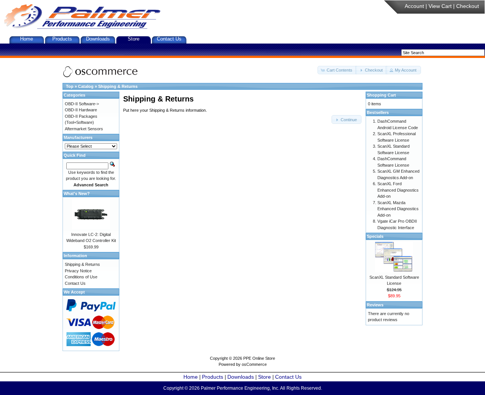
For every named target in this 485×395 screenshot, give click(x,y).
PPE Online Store (259, 358)
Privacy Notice (78, 271)
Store (133, 39)
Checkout (467, 6)
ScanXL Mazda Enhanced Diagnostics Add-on (398, 208)
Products (62, 39)
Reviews (375, 305)
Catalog (86, 86)
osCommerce (254, 364)
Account (414, 6)
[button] (337, 70)
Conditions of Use (81, 277)
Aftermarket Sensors (84, 128)
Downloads (98, 39)
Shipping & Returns (118, 86)
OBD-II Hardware (81, 110)
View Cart (440, 6)
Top (70, 86)
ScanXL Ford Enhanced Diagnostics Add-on (398, 189)
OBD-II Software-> (82, 103)
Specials (375, 236)
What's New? (77, 193)
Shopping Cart (381, 95)
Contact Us (169, 39)
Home (26, 39)
